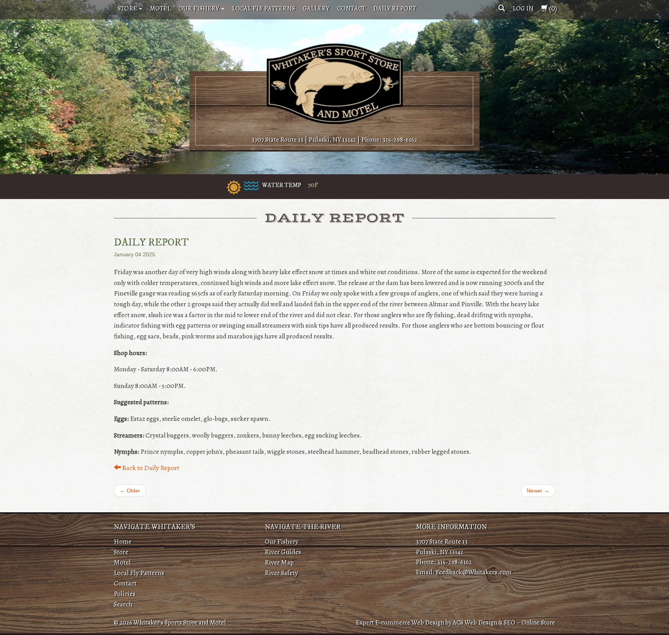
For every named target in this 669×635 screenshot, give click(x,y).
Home (123, 541)
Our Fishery (199, 8)
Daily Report (394, 8)
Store (128, 8)
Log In (523, 8)
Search (123, 604)
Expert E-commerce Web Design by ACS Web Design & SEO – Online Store (455, 622)
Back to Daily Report (150, 467)
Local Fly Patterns (263, 8)
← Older (130, 490)
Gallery (316, 8)
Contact (351, 8)
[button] (501, 8)
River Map (279, 562)
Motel (160, 8)
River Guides (283, 551)
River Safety (281, 572)
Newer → (538, 490)
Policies (125, 593)
